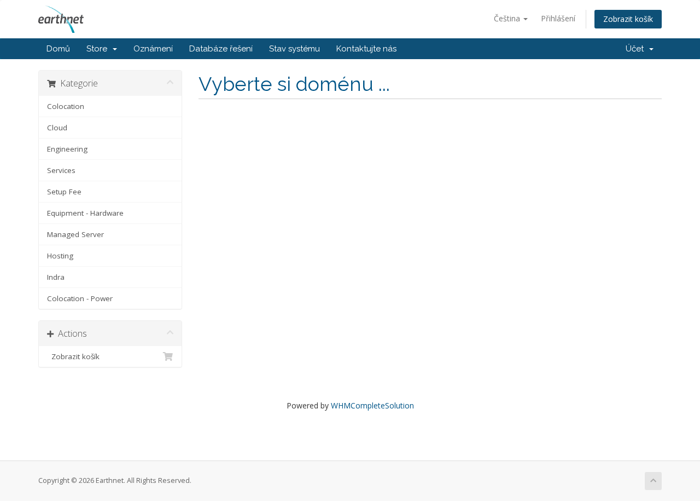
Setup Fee (64, 192)
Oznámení (153, 49)
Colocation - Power (80, 298)
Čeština (508, 18)
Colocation (65, 106)
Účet (637, 49)
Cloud (57, 128)
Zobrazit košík (628, 19)
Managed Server (75, 234)
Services (61, 170)
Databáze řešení (221, 49)
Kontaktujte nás (366, 49)
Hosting (60, 256)
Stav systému (294, 49)
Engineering (67, 149)
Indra (56, 277)
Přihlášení (558, 18)
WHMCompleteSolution (372, 405)
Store (99, 49)
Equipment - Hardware (85, 213)
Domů (58, 49)
